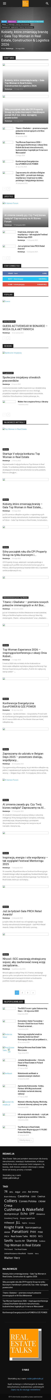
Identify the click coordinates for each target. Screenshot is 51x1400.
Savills (8, 1240)
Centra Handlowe (9, 321)
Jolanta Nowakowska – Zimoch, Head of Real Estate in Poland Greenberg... (31, 1062)
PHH (33, 1231)
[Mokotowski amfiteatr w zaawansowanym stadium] (9, 1076)
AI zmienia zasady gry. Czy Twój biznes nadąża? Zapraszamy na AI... (24, 806)
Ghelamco (40, 1214)
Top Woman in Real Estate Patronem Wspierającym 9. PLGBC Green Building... (32, 1129)
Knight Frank (14, 1227)
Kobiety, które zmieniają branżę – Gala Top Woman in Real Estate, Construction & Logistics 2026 (24, 83)
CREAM (41, 1201)
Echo (24, 1213)
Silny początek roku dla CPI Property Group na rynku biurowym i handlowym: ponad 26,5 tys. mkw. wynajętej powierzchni (25, 113)
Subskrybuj (42, 284)
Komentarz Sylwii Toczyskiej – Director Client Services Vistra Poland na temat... (31, 1023)
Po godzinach (8, 373)
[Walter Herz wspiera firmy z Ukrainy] (9, 405)
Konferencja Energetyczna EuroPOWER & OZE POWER (19, 705)
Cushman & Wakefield (24, 1209)
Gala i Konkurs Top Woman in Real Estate (30, 21)
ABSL (11, 1192)
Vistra (37, 1254)
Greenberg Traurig (11, 1218)
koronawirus (33, 1227)
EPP (31, 1213)
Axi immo (33, 1191)
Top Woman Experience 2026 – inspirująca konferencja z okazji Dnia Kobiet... (25, 653)
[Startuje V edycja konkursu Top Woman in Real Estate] (25, 439)
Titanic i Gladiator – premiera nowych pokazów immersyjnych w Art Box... (25, 603)
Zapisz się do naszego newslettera (25, 1389)
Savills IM (20, 1240)
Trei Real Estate (21, 1249)
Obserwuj (43, 279)
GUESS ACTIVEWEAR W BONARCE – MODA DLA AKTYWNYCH (25, 327)
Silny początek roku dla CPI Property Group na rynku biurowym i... (25, 553)
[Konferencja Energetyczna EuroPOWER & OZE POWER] (8, 164)
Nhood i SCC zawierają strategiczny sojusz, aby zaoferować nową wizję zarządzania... (24, 962)
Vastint (30, 1253)
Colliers (10, 1200)
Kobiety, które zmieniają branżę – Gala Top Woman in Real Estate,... (23, 505)
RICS (40, 1236)
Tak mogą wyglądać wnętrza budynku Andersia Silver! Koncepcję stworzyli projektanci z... (33, 1037)
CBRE (33, 1196)
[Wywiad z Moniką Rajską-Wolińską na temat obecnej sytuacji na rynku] (9, 1105)
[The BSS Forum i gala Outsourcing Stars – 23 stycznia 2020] (9, 1011)
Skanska (32, 1240)
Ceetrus (41, 1196)
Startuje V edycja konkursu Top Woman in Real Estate (21, 455)
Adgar (17, 1191)
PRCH (6, 1236)
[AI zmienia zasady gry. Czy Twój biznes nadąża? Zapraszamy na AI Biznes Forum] (25, 790)
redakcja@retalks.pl (11, 1178)
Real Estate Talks (19, 1236)
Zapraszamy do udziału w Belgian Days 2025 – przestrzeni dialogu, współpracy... (23, 757)
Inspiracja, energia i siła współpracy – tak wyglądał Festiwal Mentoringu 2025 (33, 234)
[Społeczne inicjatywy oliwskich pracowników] (25, 362)
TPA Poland (8, 1249)
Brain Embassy (10, 1196)
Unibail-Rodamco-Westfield (15, 1253)
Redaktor (6, 710)
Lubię (44, 273)
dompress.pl (11, 1213)
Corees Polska (27, 1201)
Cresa (8, 1205)
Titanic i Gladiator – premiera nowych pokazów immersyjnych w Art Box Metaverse (32, 131)
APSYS (24, 1192)
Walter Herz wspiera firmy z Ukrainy (33, 402)
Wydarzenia (12, 21)
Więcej (4, 24)
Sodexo (42, 1241)
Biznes (4, 21)
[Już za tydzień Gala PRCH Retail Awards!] (9, 249)
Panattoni (20, 1231)
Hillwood (9, 1222)
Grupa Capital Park (27, 1218)
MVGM (7, 1232)
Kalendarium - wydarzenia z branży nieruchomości (17, 27)
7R (5, 1191)
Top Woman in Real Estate (22, 1245)
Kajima (24, 1223)
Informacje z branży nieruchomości (19, 24)
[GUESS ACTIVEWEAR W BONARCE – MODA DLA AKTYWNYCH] (25, 311)
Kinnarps (32, 1223)
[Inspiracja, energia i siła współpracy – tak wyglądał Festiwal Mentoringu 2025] (9, 235)
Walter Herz (12, 1257)
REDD (33, 1236)
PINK (40, 1232)
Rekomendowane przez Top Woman (15, 597)
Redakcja (9, 48)
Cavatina (23, 1196)
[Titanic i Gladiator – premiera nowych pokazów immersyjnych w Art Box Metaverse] (8, 131)
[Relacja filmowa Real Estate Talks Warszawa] (9, 1050)
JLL (18, 1222)
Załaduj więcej (24, 1140)
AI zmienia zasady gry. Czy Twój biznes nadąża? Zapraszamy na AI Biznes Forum (25, 218)
